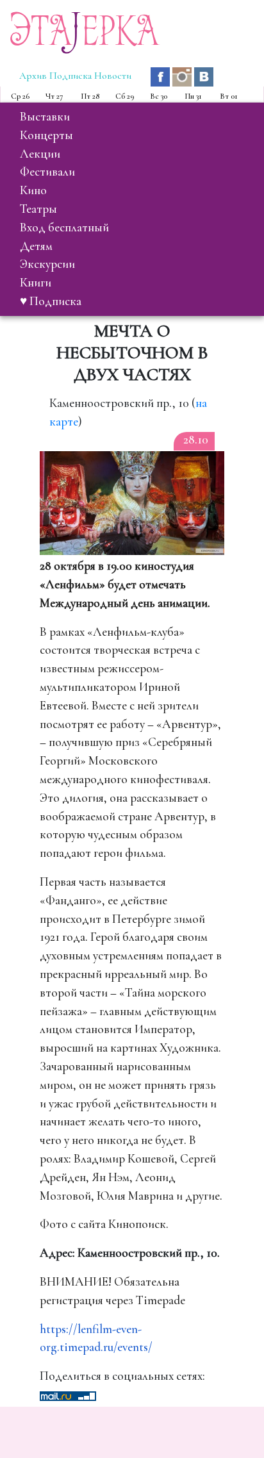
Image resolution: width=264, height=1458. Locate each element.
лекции (40, 154)
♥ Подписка (50, 301)
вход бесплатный (64, 227)
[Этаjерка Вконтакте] (203, 75)
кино (33, 190)
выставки (45, 116)
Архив (33, 75)
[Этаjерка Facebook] (161, 75)
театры (38, 209)
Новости (112, 75)
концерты (46, 135)
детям (36, 246)
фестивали (47, 171)
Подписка (70, 75)
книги (35, 282)
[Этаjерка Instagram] (183, 75)
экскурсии (47, 264)
